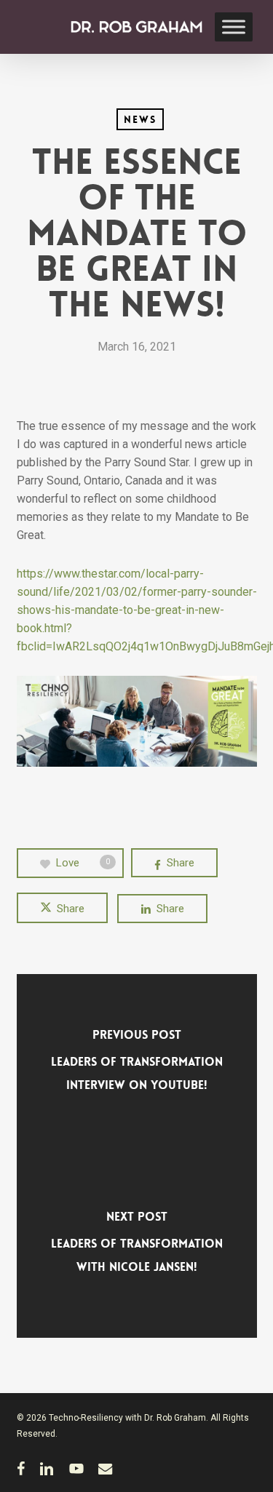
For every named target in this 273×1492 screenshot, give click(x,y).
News (140, 119)
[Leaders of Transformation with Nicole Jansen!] (137, 1247)
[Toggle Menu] (233, 26)
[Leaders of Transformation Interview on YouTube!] (137, 1065)
